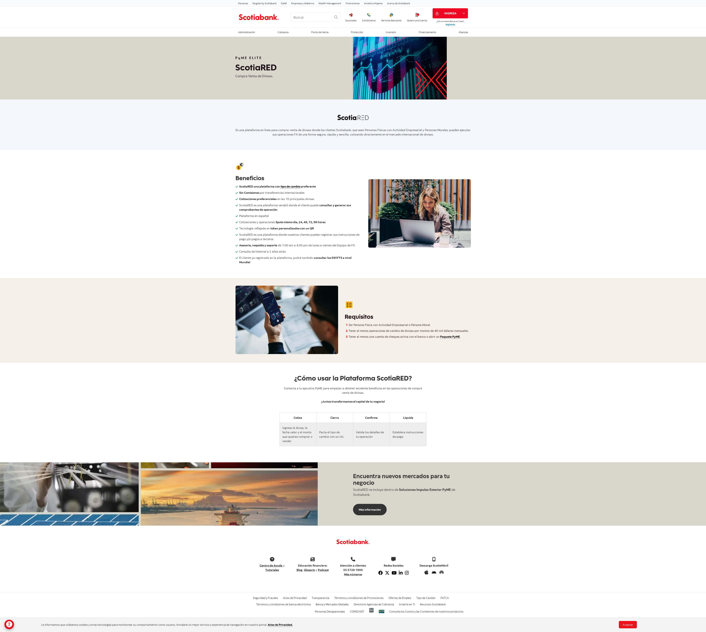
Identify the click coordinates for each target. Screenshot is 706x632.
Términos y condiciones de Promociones (359, 598)
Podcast (323, 570)
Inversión (391, 32)
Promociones (353, 3)
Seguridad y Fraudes (265, 598)
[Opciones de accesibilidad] (9, 624)
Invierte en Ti (407, 604)
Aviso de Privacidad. (280, 624)
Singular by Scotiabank (264, 3)
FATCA (445, 598)
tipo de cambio (290, 186)
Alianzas (463, 32)
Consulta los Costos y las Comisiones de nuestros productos (426, 611)
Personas (243, 3)
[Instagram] (407, 572)
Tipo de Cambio (426, 598)
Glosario (309, 570)
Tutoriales (272, 570)
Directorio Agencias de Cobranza (374, 604)
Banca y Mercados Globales (332, 604)
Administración (246, 32)
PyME (284, 3)
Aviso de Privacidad (295, 598)
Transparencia (320, 598)
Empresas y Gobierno (302, 3)
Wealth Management (329, 3)
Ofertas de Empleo (399, 598)
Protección (357, 32)
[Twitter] (387, 572)
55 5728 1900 (353, 570)
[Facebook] (380, 572)
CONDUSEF (357, 611)
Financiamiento (427, 32)
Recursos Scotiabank (433, 604)
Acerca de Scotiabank (398, 3)
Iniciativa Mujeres (373, 3)
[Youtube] (394, 572)
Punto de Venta (319, 32)
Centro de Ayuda (271, 565)
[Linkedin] (401, 572)
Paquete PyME (450, 336)
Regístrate (450, 24)
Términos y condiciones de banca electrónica (283, 604)
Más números (353, 574)
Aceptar (628, 624)
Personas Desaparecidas (330, 611)
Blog (299, 570)
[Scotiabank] (261, 17)
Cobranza (283, 32)
